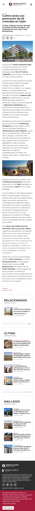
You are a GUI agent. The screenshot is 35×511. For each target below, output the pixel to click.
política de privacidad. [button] (9, 503)
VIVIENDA (5, 290)
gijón (10, 290)
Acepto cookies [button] (8, 508)
